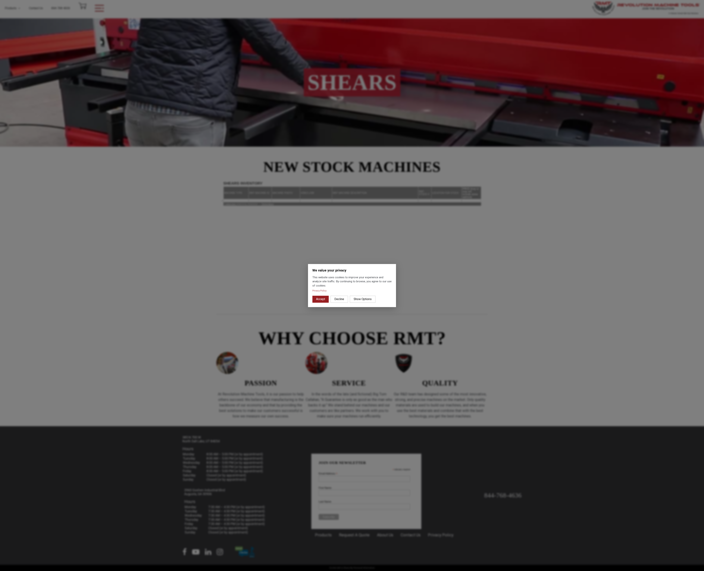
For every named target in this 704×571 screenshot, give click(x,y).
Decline (339, 299)
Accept (320, 299)
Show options (363, 299)
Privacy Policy (319, 290)
